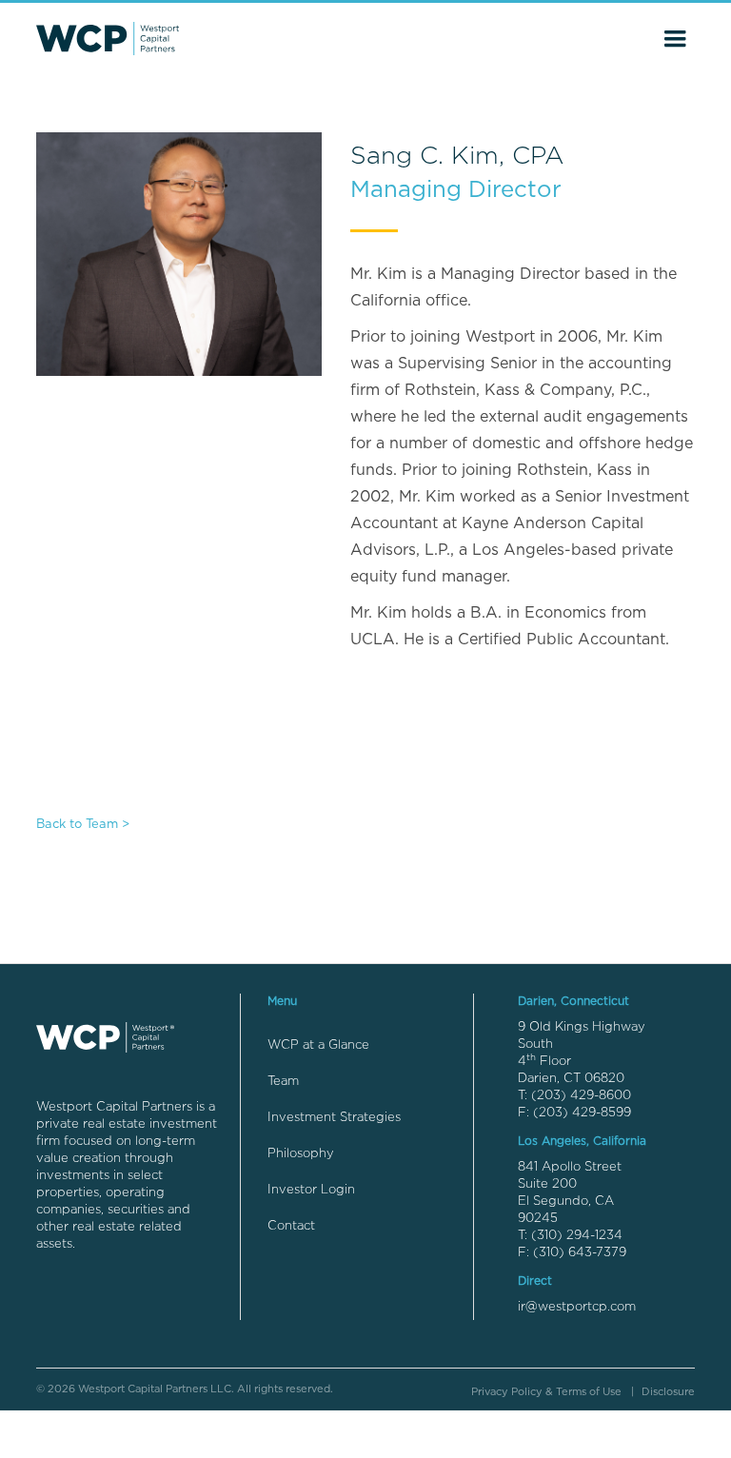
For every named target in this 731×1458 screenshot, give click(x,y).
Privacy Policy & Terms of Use (546, 1392)
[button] (675, 39)
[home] (107, 38)
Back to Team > (82, 824)
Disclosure (668, 1392)
